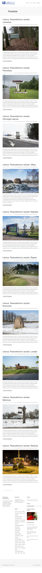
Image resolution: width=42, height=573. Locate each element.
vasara (16, 549)
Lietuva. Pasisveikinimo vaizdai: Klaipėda (20, 211)
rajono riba (23, 542)
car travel (20, 511)
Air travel (16, 511)
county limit (20, 513)
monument (16, 540)
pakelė (20, 540)
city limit (23, 511)
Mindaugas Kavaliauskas (18, 539)
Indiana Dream (17, 520)
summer (19, 547)
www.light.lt (22, 500)
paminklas (23, 540)
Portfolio (36, 24)
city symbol (16, 513)
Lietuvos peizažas (17, 530)
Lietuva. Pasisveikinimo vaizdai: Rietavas (20, 445)
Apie (31, 2)
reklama (16, 544)
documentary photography (18, 516)
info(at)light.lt (17, 500)
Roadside (23, 544)
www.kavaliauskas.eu (19, 502)
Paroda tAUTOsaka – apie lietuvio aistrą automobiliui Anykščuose (31, 532)
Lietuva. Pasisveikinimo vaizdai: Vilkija (19, 164)
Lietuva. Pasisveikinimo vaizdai (20, 24)
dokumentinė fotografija (18, 518)
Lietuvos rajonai (17, 532)
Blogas (27, 2)
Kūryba (34, 2)
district (24, 513)
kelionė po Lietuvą (17, 521)
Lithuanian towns (17, 535)
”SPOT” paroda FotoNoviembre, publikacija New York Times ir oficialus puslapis (32, 528)
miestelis (22, 535)
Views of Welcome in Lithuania (19, 551)
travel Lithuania (23, 547)
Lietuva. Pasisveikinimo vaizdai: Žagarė (20, 257)
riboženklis (19, 544)
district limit (16, 514)
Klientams (38, 2)
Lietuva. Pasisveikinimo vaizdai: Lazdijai (20, 351)
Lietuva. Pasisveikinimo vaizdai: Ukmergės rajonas (16, 117)
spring (16, 547)
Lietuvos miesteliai (17, 528)
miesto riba (16, 537)
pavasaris (16, 542)
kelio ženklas (22, 521)
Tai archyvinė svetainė (31, 524)
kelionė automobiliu (22, 520)
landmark (16, 523)
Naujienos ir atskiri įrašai (30, 24)
